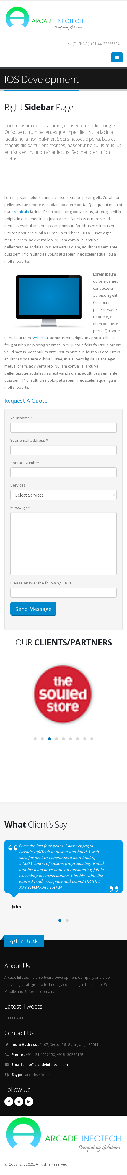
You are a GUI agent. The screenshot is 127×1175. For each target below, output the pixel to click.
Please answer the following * (37, 583)
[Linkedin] (29, 1101)
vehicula (21, 211)
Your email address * (29, 440)
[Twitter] (18, 1101)
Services (18, 485)
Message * (20, 507)
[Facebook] (8, 1101)
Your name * (21, 418)
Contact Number (24, 462)
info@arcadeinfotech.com (46, 1064)
